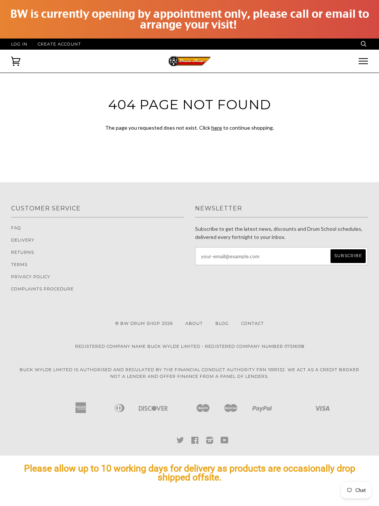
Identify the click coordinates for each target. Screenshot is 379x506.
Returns (22, 252)
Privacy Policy (30, 276)
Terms (19, 264)
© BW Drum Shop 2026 (144, 323)
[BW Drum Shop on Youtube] (225, 442)
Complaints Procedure (42, 289)
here (216, 127)
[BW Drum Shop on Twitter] (180, 442)
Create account (59, 44)
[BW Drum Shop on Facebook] (195, 442)
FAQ (16, 227)
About (194, 323)
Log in (19, 44)
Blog (222, 323)
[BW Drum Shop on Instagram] (210, 442)
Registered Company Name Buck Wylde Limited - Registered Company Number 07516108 (189, 346)
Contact (252, 323)
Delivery (22, 240)
